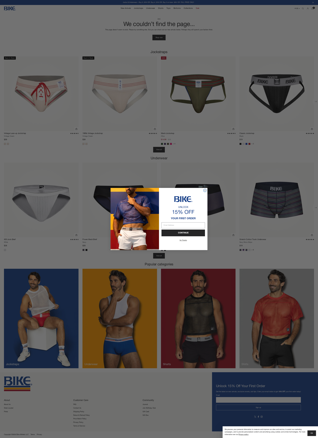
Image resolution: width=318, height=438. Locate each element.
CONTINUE (183, 233)
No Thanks (183, 240)
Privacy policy (243, 434)
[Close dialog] (204, 190)
